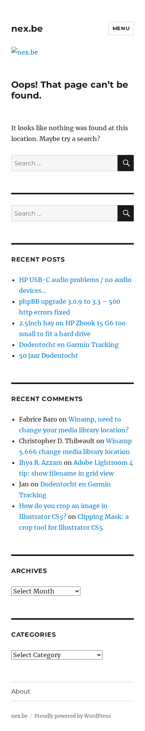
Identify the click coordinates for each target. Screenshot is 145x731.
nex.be (27, 28)
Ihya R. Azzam (40, 462)
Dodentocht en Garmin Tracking (69, 344)
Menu (121, 28)
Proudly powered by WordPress (72, 716)
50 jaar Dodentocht (48, 355)
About (21, 691)
